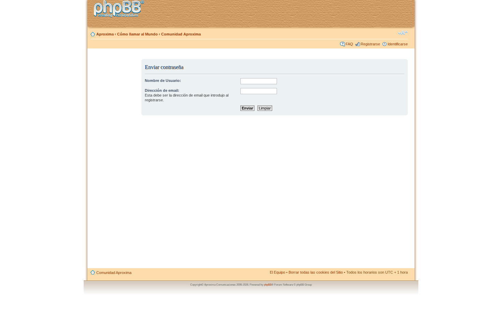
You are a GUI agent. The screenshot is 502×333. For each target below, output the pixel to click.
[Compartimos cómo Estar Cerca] (121, 9)
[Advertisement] (114, 161)
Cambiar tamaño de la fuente (403, 33)
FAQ (349, 44)
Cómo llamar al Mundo (137, 34)
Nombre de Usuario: (163, 80)
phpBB (267, 284)
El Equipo (277, 272)
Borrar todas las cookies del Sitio (316, 272)
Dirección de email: (162, 90)
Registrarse (370, 44)
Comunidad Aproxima (181, 34)
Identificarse (398, 44)
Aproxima (105, 34)
